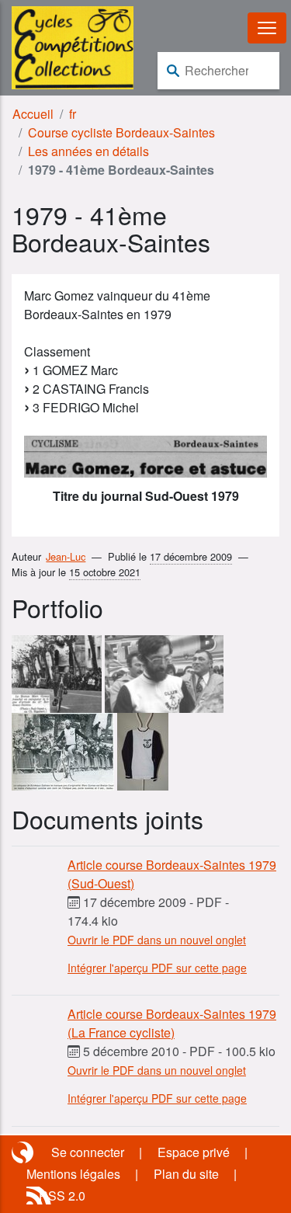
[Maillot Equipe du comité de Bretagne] (142, 750)
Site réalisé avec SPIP (24, 1152)
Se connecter (87, 1152)
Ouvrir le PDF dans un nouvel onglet (157, 939)
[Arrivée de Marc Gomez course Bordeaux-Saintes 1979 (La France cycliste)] (63, 750)
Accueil (33, 114)
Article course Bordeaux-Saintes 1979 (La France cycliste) (172, 1023)
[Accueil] (72, 46)
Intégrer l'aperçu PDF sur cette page (157, 967)
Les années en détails (88, 151)
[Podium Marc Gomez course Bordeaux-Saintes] (164, 672)
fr (72, 114)
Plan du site (186, 1174)
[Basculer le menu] (267, 27)
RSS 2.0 (62, 1195)
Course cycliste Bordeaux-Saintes (121, 132)
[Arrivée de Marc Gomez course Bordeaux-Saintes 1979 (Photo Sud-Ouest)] (57, 672)
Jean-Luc (65, 556)
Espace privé (194, 1152)
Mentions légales (73, 1174)
